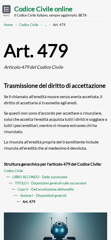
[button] (6, 11)
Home (8, 25)
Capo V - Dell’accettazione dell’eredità (46, 189)
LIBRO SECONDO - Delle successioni (39, 177)
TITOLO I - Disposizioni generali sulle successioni (50, 183)
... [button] (45, 25)
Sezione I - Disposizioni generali (43, 195)
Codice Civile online (43, 9)
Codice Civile (28, 25)
